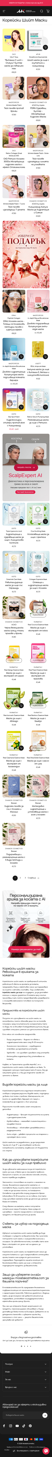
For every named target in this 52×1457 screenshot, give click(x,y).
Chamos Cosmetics (38, 102)
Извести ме (38, 615)
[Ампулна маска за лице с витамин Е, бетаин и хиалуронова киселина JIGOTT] (38, 349)
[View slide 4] (30, 1346)
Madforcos (14, 102)
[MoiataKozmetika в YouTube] (17, 1425)
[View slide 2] (24, 1346)
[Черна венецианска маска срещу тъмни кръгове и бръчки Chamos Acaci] (14, 607)
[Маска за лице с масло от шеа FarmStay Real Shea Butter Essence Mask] (38, 740)
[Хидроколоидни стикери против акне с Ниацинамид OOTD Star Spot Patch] (14, 399)
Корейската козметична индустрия (18, 1091)
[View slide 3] (27, 1346)
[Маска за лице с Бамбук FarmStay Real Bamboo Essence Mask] (38, 698)
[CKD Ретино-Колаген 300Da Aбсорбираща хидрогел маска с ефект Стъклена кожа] (14, 136)
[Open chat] (46, 1451)
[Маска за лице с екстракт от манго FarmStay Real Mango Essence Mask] (14, 653)
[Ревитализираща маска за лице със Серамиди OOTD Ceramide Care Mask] (14, 562)
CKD (14, 54)
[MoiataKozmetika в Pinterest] (30, 1425)
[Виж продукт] (45, 308)
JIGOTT (38, 363)
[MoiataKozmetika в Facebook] (4, 1425)
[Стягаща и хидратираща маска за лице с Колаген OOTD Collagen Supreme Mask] (38, 562)
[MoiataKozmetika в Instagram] (10, 1425)
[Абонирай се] (44, 1415)
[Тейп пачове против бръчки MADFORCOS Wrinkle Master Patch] (14, 88)
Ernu (14, 315)
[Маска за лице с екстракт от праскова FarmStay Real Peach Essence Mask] (38, 653)
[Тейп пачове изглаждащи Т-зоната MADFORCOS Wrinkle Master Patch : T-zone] (14, 186)
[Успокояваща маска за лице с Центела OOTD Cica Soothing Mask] (38, 514)
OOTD (14, 414)
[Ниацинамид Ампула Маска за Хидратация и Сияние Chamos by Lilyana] (38, 186)
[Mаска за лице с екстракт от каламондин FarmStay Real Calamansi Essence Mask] (14, 740)
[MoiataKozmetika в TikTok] (23, 1425)
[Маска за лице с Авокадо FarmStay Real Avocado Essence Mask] (14, 698)
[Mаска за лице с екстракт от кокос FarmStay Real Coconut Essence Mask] (38, 607)
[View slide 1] (21, 1346)
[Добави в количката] (21, 47)
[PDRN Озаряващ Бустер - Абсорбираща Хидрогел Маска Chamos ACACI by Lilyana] (38, 88)
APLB (38, 54)
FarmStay (38, 622)
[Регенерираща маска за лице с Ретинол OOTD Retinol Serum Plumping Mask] (38, 399)
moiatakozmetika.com (12, 1287)
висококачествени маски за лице (16, 1263)
